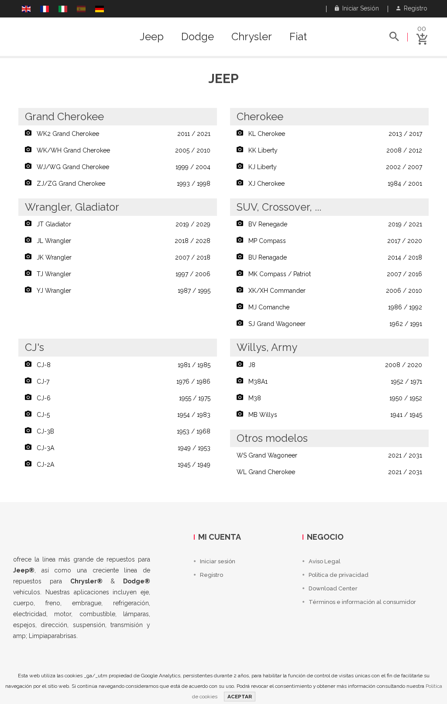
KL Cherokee (332, 133)
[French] (44, 10)
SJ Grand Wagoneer (332, 323)
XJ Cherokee (332, 183)
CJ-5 (120, 414)
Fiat (298, 37)
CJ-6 (120, 398)
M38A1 (332, 381)
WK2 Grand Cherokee (120, 133)
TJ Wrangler (120, 274)
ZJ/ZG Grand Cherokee (120, 183)
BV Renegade (332, 224)
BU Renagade (332, 257)
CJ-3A (120, 447)
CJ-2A (120, 464)
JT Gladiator (120, 224)
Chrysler (251, 37)
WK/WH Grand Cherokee (120, 150)
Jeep (152, 37)
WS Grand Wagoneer (329, 455)
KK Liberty (332, 150)
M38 (332, 398)
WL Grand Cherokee (329, 471)
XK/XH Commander (332, 290)
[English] (26, 10)
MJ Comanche (332, 307)
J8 (332, 364)
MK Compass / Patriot (332, 274)
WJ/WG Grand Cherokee (120, 166)
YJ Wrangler (120, 290)
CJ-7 (120, 381)
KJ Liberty (332, 166)
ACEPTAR (239, 697)
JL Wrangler (120, 240)
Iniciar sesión (359, 8)
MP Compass (332, 240)
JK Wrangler (120, 257)
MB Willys (332, 414)
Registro (413, 8)
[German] (99, 10)
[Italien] (62, 10)
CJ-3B (120, 431)
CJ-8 (120, 364)
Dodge (197, 37)
